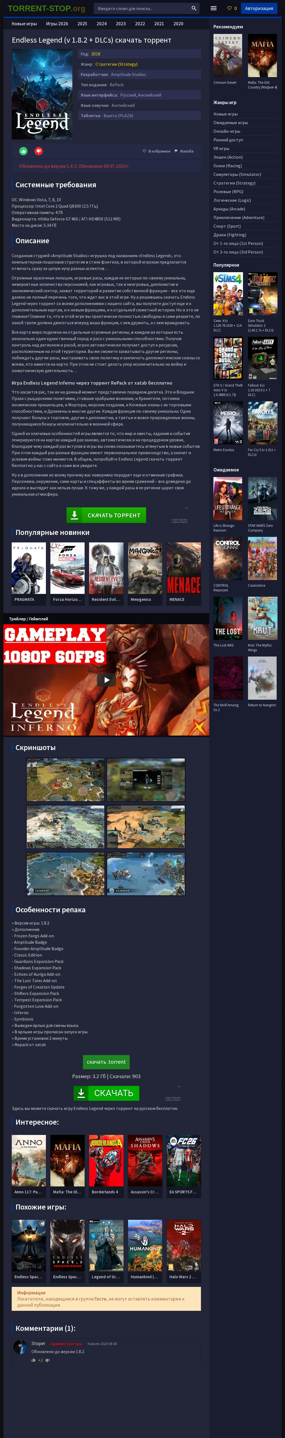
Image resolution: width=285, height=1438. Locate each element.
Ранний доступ (228, 139)
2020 (178, 24)
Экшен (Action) (228, 157)
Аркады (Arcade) (229, 209)
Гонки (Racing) (227, 165)
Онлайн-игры (226, 131)
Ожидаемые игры (230, 122)
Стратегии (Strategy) (116, 64)
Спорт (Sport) (227, 226)
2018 (95, 53)
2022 (140, 24)
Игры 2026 (57, 24)
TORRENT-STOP (46, 8)
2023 (121, 24)
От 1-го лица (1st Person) (238, 243)
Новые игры (24, 24)
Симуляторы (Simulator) (237, 174)
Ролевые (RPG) (228, 191)
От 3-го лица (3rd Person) (238, 252)
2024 (102, 24)
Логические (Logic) (232, 200)
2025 (82, 24)
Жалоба (186, 151)
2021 (159, 24)
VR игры (221, 148)
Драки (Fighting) (229, 234)
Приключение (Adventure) (238, 217)
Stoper (38, 1343)
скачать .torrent (106, 1061)
